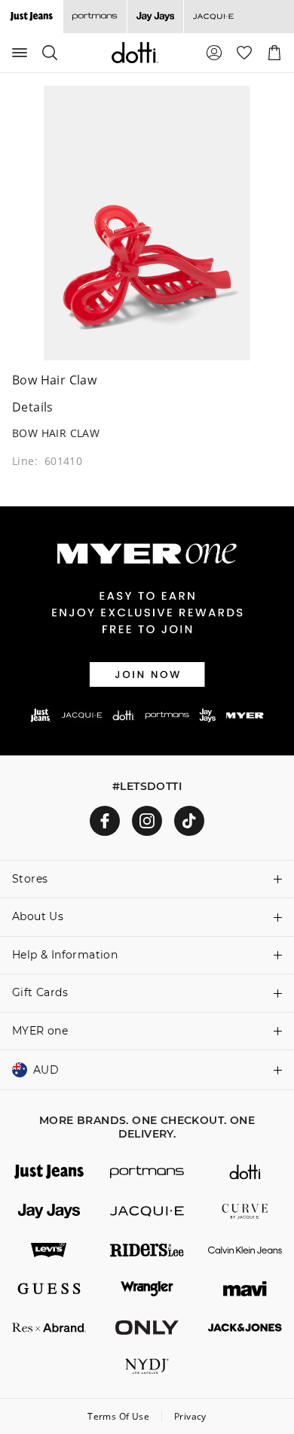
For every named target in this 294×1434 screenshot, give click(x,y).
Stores (29, 879)
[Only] (147, 1327)
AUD (46, 1070)
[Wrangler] (147, 1288)
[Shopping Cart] (274, 52)
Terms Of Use (118, 1416)
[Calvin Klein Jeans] (245, 1250)
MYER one (40, 1031)
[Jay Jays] (155, 16)
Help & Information (65, 955)
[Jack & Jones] (245, 1327)
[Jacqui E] (213, 16)
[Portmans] (95, 16)
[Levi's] (49, 1250)
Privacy (190, 1416)
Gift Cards (40, 992)
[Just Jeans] (49, 1172)
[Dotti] (245, 1172)
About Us (37, 916)
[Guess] (49, 1288)
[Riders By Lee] (147, 1250)
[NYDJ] (147, 1366)
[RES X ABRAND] (49, 1327)
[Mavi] (245, 1288)
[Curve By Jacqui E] (245, 1211)
